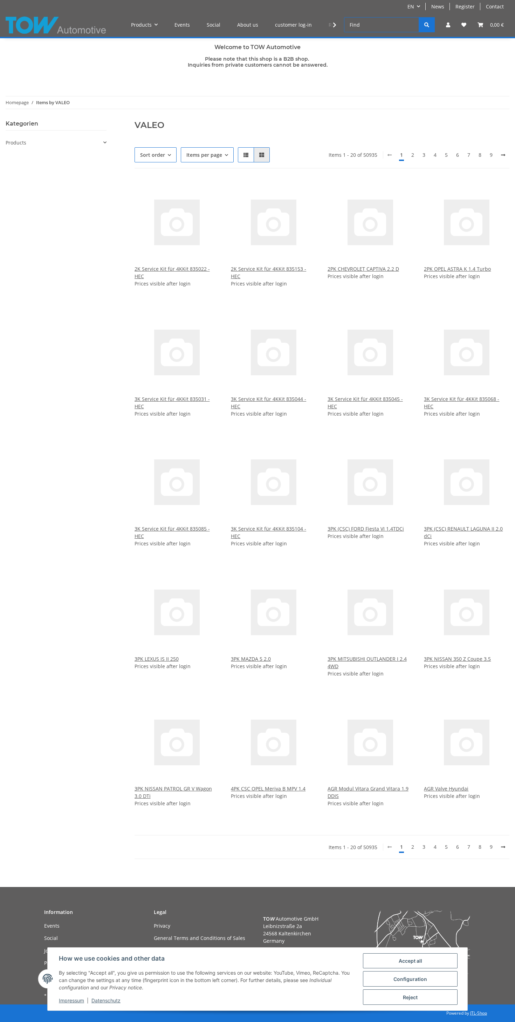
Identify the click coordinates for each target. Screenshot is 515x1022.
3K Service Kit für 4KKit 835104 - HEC (268, 532)
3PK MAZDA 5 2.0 (251, 658)
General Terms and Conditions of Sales (199, 938)
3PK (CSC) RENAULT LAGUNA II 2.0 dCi (463, 532)
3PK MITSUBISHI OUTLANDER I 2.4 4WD (367, 662)
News (437, 6)
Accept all (410, 961)
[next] (503, 155)
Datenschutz (106, 1000)
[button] (448, 25)
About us (247, 24)
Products (16, 142)
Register (465, 6)
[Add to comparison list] (189, 191)
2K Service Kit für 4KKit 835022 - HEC (172, 272)
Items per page (204, 155)
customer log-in (293, 24)
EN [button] (410, 6)
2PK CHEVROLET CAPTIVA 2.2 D (363, 268)
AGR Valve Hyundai (446, 788)
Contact (495, 6)
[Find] (427, 24)
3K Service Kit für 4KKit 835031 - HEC (172, 403)
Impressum (71, 1000)
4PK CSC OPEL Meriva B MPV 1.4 (268, 788)
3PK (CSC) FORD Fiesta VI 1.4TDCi (366, 528)
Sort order (152, 155)
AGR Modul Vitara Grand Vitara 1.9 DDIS (368, 792)
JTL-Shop (478, 1013)
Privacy (162, 925)
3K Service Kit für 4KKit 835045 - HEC (365, 403)
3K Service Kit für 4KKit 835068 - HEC (461, 403)
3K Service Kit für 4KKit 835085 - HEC (172, 532)
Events (182, 24)
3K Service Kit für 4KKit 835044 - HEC (268, 403)
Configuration (410, 979)
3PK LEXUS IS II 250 (157, 658)
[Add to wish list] (207, 191)
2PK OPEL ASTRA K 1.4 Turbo (457, 268)
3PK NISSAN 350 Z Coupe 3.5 (457, 658)
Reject (410, 997)
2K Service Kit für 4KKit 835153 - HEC (268, 272)
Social (213, 24)
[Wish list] (464, 25)
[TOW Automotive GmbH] (56, 25)
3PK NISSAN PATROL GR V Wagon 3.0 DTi (173, 792)
